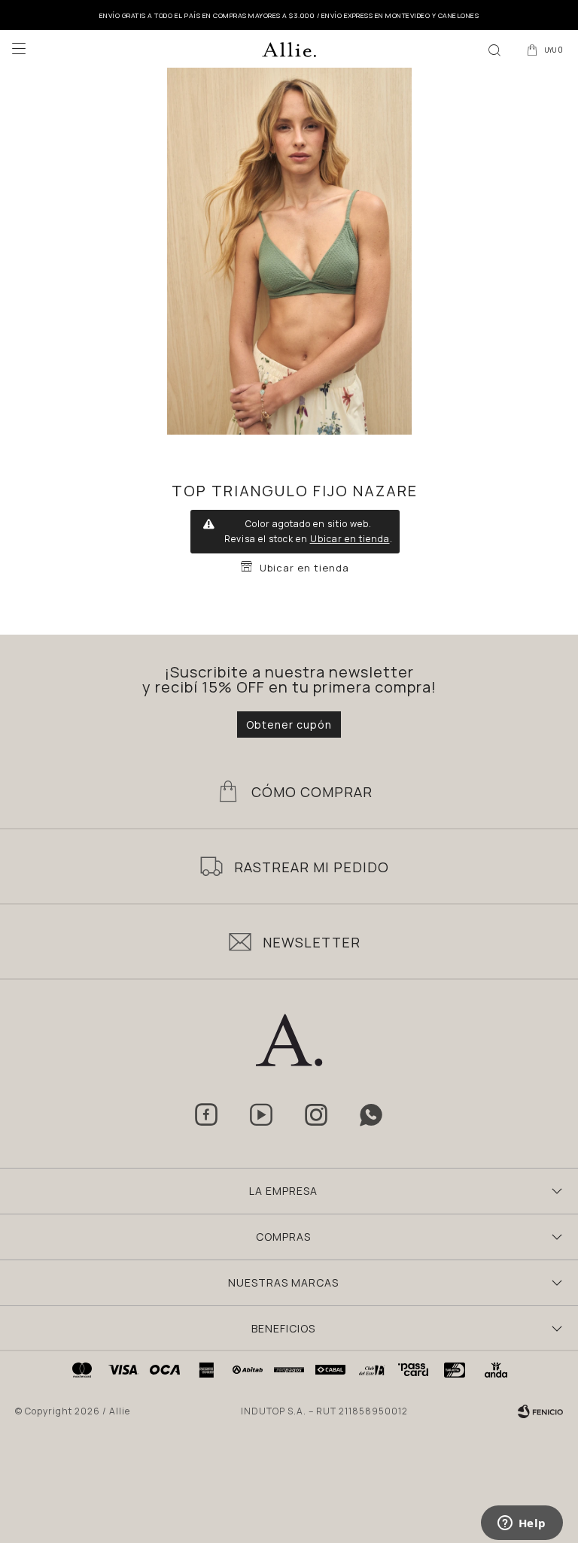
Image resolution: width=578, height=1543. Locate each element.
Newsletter (311, 942)
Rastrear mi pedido (311, 867)
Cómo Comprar (312, 792)
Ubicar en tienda (350, 538)
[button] (494, 49)
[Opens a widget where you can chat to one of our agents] (521, 1524)
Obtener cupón (289, 724)
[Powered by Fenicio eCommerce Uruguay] (540, 1411)
